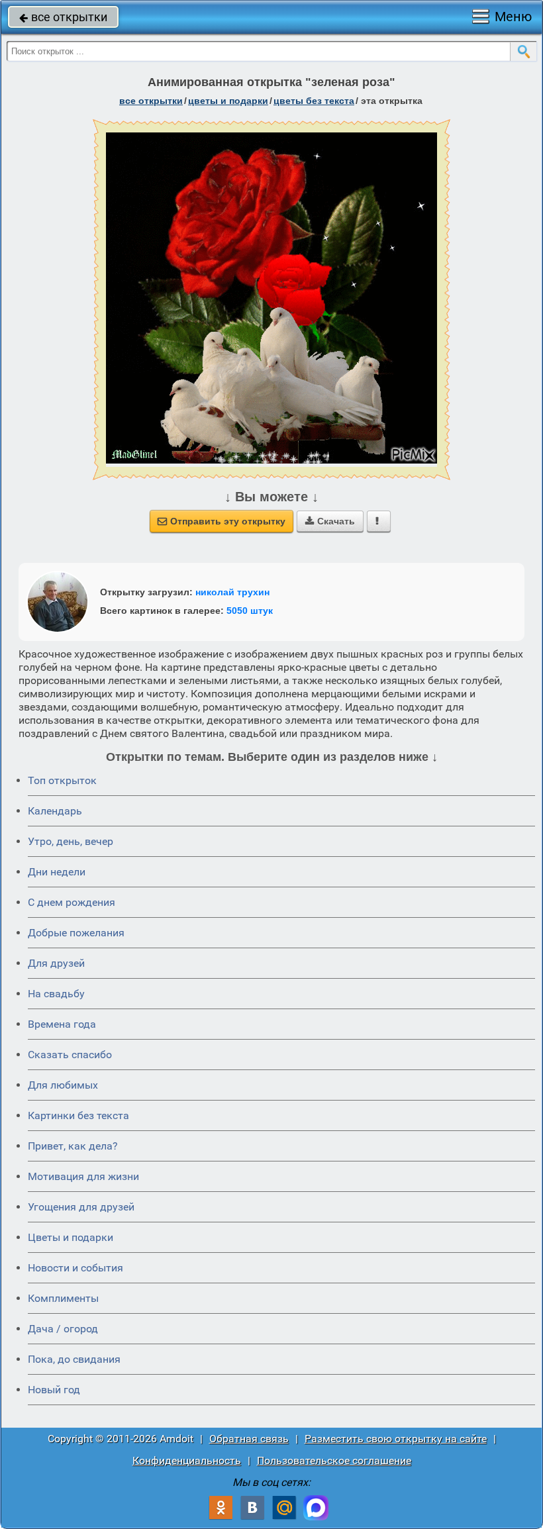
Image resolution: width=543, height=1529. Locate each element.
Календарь (55, 811)
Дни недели (56, 871)
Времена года (62, 1024)
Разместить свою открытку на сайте (396, 1438)
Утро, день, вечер (70, 841)
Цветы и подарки (70, 1237)
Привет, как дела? (73, 1146)
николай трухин (232, 592)
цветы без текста (313, 100)
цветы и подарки (228, 100)
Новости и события (75, 1267)
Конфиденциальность (186, 1460)
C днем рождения (71, 902)
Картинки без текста (78, 1115)
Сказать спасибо (70, 1054)
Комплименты (63, 1298)
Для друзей (56, 963)
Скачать (330, 521)
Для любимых (63, 1085)
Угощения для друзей (81, 1207)
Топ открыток (62, 780)
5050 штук (249, 610)
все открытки (63, 17)
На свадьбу (56, 993)
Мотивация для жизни (83, 1176)
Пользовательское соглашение (334, 1460)
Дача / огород (63, 1328)
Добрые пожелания (76, 932)
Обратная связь (249, 1438)
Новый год (54, 1389)
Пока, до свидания (74, 1359)
